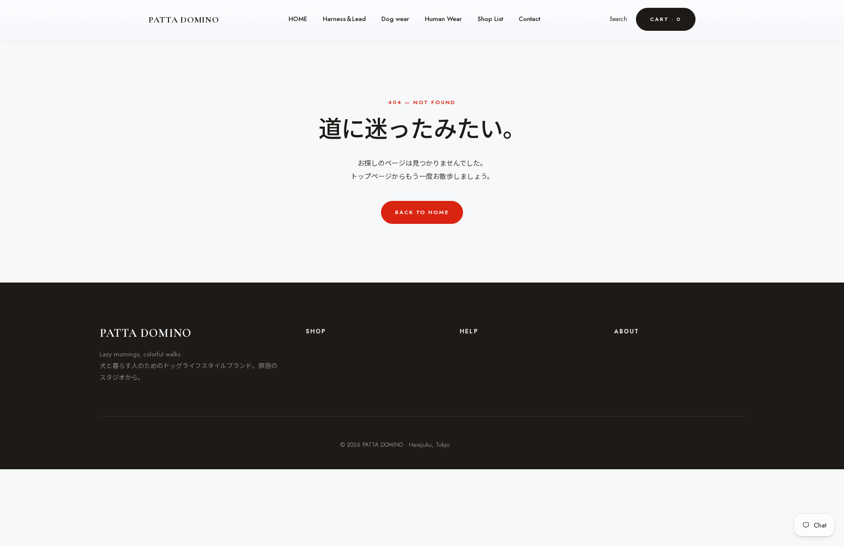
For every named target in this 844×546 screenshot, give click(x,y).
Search (618, 19)
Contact (529, 18)
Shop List (490, 18)
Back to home (422, 212)
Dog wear (395, 18)
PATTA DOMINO (183, 19)
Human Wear (443, 18)
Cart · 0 (665, 19)
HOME (298, 18)
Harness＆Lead (344, 18)
